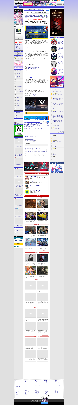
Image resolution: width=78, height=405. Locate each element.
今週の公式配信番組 (19, 76)
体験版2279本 (20, 5)
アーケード (55, 389)
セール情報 (36, 393)
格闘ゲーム (56, 392)
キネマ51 (18, 105)
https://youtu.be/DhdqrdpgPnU (32, 68)
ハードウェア (46, 389)
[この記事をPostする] (43, 10)
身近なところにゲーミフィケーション (20, 103)
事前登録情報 (37, 392)
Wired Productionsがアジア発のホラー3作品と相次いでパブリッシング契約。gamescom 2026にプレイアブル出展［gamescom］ (30, 235)
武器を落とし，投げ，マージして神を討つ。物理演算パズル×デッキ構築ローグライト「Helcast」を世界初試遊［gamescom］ (30, 221)
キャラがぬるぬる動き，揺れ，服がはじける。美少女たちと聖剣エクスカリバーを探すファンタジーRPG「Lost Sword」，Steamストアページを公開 (58, 91)
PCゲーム (26, 380)
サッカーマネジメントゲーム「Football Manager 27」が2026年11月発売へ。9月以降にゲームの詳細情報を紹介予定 (58, 125)
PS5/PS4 (45, 380)
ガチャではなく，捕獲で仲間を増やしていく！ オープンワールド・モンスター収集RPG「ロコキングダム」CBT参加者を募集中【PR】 (31, 276)
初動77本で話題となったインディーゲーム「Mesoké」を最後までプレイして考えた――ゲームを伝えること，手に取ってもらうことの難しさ (19, 195)
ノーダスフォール (55, 138)
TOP (15, 380)
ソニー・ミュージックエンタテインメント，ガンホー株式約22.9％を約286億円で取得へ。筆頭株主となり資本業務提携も (58, 95)
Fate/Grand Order (54, 146)
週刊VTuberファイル (19, 77)
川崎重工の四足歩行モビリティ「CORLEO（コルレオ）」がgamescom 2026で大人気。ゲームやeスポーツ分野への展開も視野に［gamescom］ (58, 104)
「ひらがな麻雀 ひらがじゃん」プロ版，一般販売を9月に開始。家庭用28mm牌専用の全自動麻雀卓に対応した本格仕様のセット (58, 121)
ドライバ (46, 394)
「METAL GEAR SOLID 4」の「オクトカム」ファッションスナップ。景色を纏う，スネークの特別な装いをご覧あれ (18, 146)
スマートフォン (37, 389)
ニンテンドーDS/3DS (27, 389)
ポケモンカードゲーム (55, 159)
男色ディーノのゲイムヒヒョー (20, 79)
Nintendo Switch (17, 123)
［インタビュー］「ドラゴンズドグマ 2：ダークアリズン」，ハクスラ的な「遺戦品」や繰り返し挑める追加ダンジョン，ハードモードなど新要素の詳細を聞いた (18, 225)
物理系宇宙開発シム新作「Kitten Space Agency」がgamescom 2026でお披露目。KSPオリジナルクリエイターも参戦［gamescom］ (43, 209)
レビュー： (20, 58)
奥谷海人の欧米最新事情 (19, 70)
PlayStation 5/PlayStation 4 (18, 122)
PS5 (35, 151)
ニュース (17, 45)
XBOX (35, 380)
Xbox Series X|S (28, 153)
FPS (37, 148)
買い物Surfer (18, 100)
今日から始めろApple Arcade (20, 91)
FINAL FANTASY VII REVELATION (57, 141)
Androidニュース (37, 391)
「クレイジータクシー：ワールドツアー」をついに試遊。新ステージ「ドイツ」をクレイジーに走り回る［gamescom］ (43, 221)
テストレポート (47, 391)
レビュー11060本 (17, 5)
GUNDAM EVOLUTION (19, 32)
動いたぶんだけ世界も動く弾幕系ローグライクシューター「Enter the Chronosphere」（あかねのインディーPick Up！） (43, 302)
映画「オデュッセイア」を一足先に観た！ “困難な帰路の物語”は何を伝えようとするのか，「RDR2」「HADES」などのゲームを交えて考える (18, 155)
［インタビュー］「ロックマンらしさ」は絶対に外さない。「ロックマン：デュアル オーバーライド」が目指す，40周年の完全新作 (18, 216)
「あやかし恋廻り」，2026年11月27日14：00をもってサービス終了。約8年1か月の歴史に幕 (58, 108)
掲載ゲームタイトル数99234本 (18, 4)
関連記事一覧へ (47, 122)
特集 (16, 46)
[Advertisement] (36, 372)
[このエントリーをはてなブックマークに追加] (48, 121)
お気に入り (55, 0)
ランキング (62, 0)
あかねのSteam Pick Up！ (19, 108)
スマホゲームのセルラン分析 (20, 81)
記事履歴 (59, 0)
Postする (45, 121)
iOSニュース (36, 390)
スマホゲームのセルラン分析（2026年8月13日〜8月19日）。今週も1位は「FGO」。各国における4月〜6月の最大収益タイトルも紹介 (58, 112)
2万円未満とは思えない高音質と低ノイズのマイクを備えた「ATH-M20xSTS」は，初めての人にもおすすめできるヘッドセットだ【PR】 (30, 264)
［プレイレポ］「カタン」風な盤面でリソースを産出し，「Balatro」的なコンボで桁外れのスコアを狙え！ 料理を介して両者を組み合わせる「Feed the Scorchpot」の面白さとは (43, 319)
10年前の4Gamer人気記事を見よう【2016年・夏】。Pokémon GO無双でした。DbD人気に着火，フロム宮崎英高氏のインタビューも (19, 165)
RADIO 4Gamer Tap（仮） (19, 86)
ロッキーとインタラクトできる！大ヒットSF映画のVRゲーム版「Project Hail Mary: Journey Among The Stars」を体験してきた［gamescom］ (43, 235)
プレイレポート (37, 382)
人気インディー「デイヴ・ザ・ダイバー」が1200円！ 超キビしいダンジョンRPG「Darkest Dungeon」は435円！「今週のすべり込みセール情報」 (30, 302)
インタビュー (27, 382)
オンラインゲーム (18, 381)
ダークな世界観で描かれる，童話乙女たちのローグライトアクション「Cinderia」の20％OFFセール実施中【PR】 (43, 264)
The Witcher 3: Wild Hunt (55, 149)
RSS (14, 0)
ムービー (17, 48)
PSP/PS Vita (55, 380)
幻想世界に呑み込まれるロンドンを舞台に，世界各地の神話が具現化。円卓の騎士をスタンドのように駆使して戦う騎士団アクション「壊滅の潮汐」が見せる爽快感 (43, 331)
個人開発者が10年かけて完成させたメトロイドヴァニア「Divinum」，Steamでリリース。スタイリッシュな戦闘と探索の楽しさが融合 (58, 99)
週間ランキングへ (62, 131)
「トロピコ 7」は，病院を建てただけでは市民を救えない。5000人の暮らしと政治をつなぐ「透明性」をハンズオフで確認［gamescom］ (58, 116)
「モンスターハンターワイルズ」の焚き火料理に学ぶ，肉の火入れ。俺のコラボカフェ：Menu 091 (43, 291)
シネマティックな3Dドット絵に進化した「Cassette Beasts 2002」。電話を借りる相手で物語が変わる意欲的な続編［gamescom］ (30, 248)
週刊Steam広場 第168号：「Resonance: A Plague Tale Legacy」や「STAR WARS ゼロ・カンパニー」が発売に (30, 209)
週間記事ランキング (18, 112)
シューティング (57, 394)
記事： (18, 58)
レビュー (17, 47)
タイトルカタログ (27, 385)
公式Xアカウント (18, 0)
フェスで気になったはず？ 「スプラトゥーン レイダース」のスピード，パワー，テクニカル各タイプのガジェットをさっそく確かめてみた (19, 186)
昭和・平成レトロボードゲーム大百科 (20, 94)
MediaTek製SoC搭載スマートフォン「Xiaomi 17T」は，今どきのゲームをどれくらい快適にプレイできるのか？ (30, 331)
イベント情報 (56, 391)
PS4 (40, 153)
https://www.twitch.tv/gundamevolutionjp (33, 67)
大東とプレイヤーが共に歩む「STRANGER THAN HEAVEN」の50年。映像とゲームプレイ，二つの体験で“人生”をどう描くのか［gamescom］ (43, 359)
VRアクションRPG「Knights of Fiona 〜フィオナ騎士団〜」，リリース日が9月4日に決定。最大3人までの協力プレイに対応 (58, 129)
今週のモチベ (18, 73)
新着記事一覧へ (45, 250)
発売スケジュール (27, 384)
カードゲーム (56, 393)
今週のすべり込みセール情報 (20, 83)
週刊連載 (17, 384)
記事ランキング (18, 386)
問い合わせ (27, 0)
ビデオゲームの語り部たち (20, 97)
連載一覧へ (21, 109)
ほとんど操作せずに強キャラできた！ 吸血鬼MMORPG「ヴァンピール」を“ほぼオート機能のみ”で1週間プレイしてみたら (19, 176)
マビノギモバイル (55, 154)
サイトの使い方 (23, 0)
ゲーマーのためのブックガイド (20, 89)
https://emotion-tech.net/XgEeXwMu (36, 95)
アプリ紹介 (36, 394)
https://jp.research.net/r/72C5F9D (31, 94)
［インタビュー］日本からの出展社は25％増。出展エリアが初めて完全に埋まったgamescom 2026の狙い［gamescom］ (18, 206)
